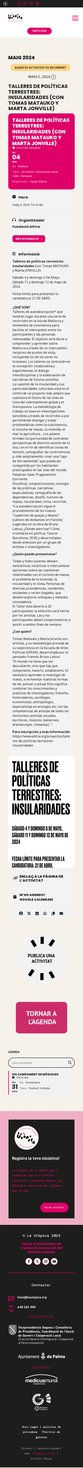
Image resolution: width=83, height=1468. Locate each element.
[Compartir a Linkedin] (36, 912)
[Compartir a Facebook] (20, 912)
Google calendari (36, 899)
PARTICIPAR (39, 31)
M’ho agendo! (32, 895)
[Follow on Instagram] (31, 3)
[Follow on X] (25, 3)
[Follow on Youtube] (37, 3)
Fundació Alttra (26, 226)
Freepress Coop (44, 1453)
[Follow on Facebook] (19, 3)
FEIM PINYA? (54, 1207)
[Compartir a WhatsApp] (45, 912)
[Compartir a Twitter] (28, 912)
